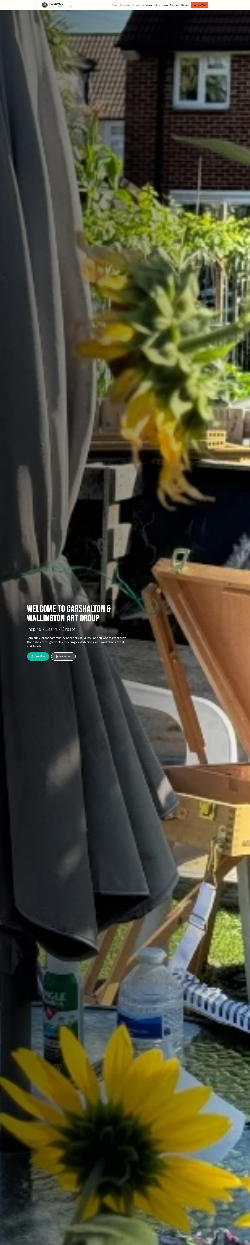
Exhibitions (147, 5)
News (165, 5)
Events (136, 5)
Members (174, 5)
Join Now (40, 656)
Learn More (65, 656)
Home (115, 5)
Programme (125, 5)
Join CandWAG (199, 5)
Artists (157, 5)
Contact (185, 5)
